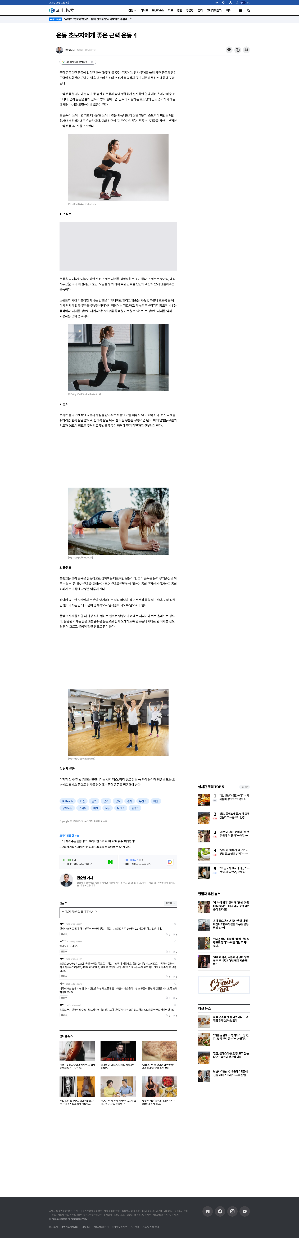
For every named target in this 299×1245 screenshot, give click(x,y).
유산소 (120, 808)
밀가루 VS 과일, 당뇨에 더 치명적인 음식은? (117, 1066)
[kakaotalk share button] (229, 50)
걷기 (94, 801)
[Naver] (207, 1211)
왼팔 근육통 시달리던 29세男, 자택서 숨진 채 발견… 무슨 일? (77, 1066)
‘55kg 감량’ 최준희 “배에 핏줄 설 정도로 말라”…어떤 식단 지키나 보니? (231, 942)
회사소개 (53, 1226)
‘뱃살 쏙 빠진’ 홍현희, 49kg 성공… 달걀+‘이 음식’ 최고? (158, 1102)
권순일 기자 (85, 877)
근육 (117, 801)
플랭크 (135, 808)
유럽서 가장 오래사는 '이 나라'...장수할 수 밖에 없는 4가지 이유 (95, 847)
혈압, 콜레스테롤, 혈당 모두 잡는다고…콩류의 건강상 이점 (234, 815)
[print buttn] (246, 50)
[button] (218, 2)
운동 (107, 808)
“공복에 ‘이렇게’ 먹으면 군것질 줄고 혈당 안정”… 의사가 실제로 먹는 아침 (233, 852)
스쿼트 (83, 808)
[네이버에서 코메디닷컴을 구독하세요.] (88, 862)
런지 (129, 801)
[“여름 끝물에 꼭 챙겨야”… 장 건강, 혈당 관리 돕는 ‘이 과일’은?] (204, 1039)
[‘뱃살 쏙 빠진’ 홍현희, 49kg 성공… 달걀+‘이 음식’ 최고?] (159, 1086)
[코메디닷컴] (220, 1211)
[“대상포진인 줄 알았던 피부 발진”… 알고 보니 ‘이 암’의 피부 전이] (159, 1051)
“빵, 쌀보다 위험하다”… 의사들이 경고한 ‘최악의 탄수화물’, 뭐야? (234, 797)
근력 (105, 801)
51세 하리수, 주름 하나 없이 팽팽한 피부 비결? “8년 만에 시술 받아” (231, 960)
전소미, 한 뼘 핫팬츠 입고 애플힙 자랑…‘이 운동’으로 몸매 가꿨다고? (76, 1102)
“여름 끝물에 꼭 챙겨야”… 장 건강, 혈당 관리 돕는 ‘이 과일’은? (230, 1037)
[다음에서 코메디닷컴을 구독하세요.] (148, 862)
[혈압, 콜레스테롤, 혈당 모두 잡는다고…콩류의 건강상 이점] (204, 1058)
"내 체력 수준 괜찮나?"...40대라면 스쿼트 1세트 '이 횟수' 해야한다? (98, 841)
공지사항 (134, 1226)
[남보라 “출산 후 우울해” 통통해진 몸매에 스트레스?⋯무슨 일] (204, 1076)
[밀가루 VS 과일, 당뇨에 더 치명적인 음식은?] (118, 1051)
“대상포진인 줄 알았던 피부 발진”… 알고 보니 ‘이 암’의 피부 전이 (159, 1066)
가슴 (82, 801)
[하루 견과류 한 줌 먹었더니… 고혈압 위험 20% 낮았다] (204, 1021)
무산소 (143, 801)
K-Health (67, 801)
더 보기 (169, 903)
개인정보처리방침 (69, 1226)
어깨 (95, 808)
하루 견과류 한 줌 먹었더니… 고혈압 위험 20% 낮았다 (230, 1018)
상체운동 (67, 808)
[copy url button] (238, 50)
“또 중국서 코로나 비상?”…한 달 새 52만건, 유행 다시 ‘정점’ (234, 870)
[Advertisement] (118, 458)
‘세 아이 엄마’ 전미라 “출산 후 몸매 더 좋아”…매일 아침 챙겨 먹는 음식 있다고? (234, 834)
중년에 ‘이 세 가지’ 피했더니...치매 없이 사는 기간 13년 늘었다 (118, 1102)
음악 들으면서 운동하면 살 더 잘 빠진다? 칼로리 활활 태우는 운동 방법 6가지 (231, 924)
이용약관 (86, 1226)
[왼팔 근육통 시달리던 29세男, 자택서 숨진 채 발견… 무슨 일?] (77, 1051)
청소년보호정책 (101, 1226)
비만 (155, 801)
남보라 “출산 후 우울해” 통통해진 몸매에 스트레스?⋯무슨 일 (230, 1073)
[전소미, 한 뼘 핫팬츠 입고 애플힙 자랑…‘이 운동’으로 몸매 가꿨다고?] (77, 1086)
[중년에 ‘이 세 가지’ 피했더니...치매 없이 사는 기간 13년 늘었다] (118, 1086)
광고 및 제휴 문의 (150, 1226)
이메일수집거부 (119, 1226)
